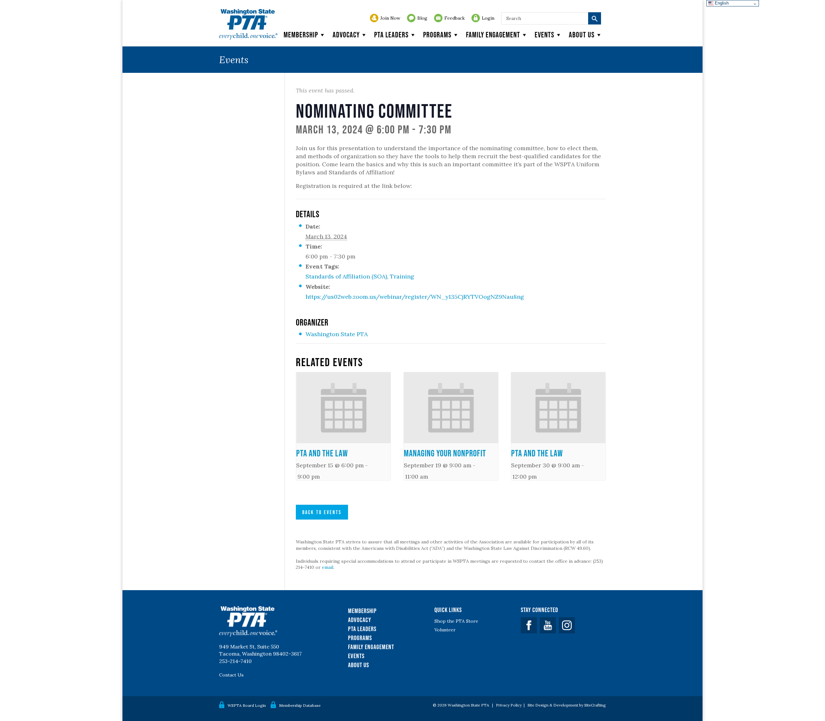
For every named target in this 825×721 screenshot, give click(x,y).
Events (544, 34)
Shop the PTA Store (456, 621)
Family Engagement (493, 34)
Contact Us (231, 675)
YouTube (548, 625)
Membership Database (300, 705)
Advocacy (346, 34)
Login (488, 18)
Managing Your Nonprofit (445, 453)
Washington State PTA (337, 334)
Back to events (322, 512)
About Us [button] (582, 34)
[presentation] (343, 407)
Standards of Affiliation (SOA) (346, 276)
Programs (437, 34)
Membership (301, 34)
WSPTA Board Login (247, 705)
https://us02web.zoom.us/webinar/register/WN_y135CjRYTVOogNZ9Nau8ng (415, 296)
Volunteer (445, 630)
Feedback (454, 18)
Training (402, 276)
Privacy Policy (509, 705)
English (721, 3)
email (327, 567)
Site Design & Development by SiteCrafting (567, 705)
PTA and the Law (322, 453)
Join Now (390, 18)
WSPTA (248, 24)
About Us (358, 664)
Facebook (529, 625)
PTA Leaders (391, 34)
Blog (422, 18)
